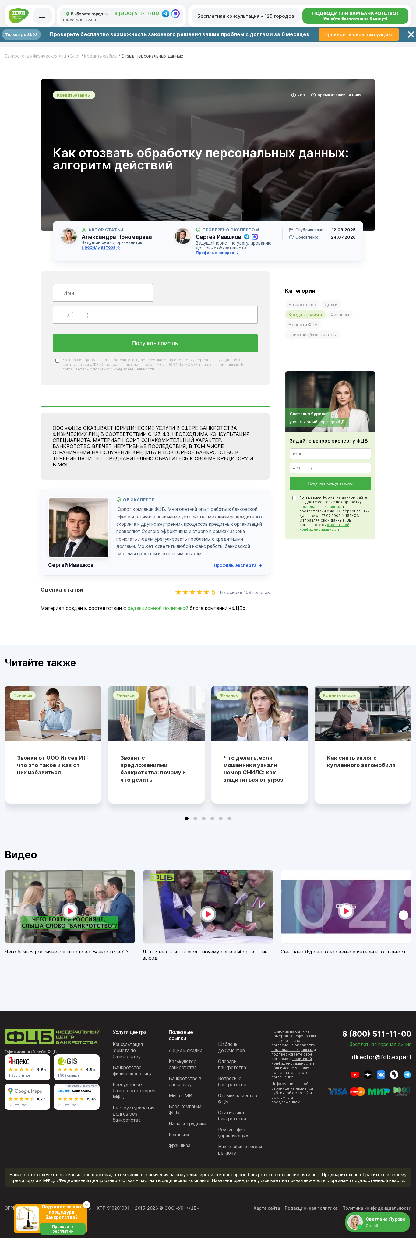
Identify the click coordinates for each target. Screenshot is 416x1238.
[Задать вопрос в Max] (255, 237)
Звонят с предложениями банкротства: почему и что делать (153, 769)
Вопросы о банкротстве (232, 1082)
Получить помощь (155, 343)
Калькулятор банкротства (183, 1064)
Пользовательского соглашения (289, 1074)
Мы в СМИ (180, 1095)
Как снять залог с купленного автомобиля (361, 761)
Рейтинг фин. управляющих (233, 1133)
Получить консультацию (330, 483)
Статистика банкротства (232, 1116)
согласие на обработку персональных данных (293, 1047)
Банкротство (302, 304)
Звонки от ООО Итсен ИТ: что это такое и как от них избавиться (52, 765)
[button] (187, 818)
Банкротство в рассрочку (185, 1082)
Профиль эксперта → (217, 252)
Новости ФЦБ (303, 324)
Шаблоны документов (231, 1047)
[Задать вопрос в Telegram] (247, 237)
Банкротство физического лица (133, 1071)
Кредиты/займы (305, 314)
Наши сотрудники (188, 1124)
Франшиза (179, 1145)
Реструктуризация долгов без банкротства (133, 1114)
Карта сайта (267, 1208)
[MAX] (175, 13)
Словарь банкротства (232, 1064)
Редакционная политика (311, 1208)
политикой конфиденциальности (291, 1061)
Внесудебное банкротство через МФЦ (134, 1091)
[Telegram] (165, 13)
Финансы (339, 314)
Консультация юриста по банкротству (128, 1050)
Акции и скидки (185, 1050)
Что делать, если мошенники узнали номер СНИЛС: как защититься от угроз (253, 769)
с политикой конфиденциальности (122, 369)
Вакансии (179, 1134)
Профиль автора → (101, 247)
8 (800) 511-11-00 (136, 13)
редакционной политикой (158, 608)
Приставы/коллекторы (313, 334)
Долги (331, 304)
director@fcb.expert (381, 1057)
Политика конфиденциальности (376, 1208)
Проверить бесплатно (62, 1228)
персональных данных (216, 360)
